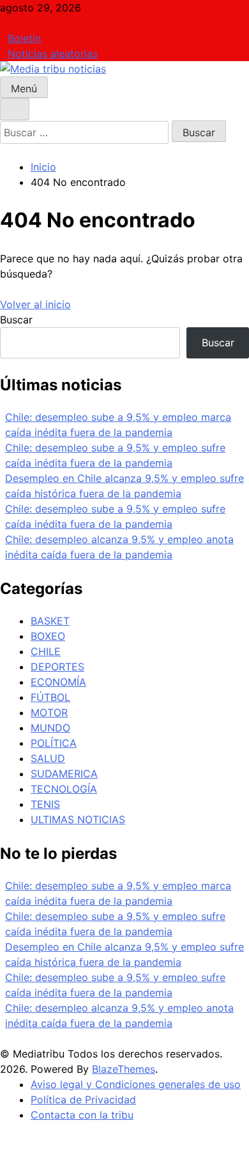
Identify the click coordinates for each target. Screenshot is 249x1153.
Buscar (16, 319)
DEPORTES (57, 666)
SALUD (48, 758)
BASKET (50, 620)
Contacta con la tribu (82, 1114)
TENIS (45, 804)
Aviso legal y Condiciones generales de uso (136, 1084)
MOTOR (49, 712)
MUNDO (50, 727)
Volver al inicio (35, 304)
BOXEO (48, 636)
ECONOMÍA (58, 682)
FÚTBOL (50, 697)
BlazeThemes (123, 1069)
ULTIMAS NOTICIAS (78, 819)
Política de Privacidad (83, 1099)
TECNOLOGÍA (64, 788)
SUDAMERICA (64, 773)
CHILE (46, 651)
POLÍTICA (54, 743)
